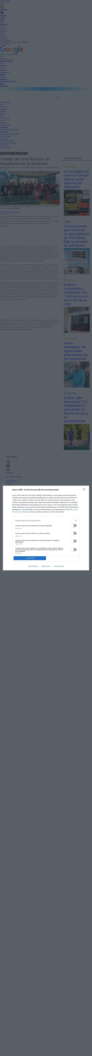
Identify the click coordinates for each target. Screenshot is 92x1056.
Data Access (46, 566)
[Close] (85, 490)
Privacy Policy (59, 566)
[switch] (74, 525)
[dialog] (46, 528)
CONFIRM (30, 558)
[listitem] (46, 520)
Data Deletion (33, 566)
